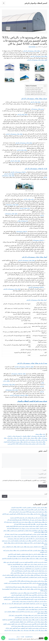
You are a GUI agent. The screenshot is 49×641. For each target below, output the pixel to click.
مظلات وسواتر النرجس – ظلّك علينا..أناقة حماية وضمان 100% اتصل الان (30, 524)
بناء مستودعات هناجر (22, 221)
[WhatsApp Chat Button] (3, 638)
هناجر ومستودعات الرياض (13, 440)
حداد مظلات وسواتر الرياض (34, 419)
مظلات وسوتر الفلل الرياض (23, 417)
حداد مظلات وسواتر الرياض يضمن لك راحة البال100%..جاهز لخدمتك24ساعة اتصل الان (27, 520)
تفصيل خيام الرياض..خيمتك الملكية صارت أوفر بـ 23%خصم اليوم (32, 609)
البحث (45, 494)
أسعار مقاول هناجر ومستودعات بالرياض (35, 91)
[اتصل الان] (46, 638)
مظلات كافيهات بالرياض (30, 409)
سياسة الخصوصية (29, 636)
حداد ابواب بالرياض (31, 407)
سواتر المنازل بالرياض (40, 407)
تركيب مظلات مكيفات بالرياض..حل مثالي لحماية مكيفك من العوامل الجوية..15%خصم (27, 554)
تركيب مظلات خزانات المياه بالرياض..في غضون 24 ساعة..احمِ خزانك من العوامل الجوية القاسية (25, 597)
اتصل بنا (22, 636)
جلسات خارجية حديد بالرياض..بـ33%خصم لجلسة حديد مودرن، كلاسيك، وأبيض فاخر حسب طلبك (25, 562)
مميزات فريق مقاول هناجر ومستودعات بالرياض (36, 92)
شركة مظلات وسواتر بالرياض (9, 404)
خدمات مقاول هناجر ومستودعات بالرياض (34, 87)
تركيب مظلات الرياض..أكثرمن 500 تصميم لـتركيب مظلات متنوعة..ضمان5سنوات (28, 509)
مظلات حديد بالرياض (27, 412)
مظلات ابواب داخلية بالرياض (13, 419)
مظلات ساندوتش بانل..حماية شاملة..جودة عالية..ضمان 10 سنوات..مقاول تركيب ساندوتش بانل (25, 536)
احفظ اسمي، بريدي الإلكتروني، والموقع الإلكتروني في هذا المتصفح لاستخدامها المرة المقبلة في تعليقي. (24, 481)
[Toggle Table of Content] (44, 86)
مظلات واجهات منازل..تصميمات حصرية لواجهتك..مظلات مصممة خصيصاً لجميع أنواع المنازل (24, 441)
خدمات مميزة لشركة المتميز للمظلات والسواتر (36, 94)
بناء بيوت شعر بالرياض (25, 422)
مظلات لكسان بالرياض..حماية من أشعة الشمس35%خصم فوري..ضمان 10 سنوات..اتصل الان (26, 534)
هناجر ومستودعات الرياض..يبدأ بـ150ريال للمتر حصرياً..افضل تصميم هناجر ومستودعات (27, 538)
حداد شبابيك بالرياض (36, 428)
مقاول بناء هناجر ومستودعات (18, 373)
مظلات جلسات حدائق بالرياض (34, 406)
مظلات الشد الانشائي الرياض (13, 427)
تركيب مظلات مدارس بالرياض (13, 422)
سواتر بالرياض (27, 420)
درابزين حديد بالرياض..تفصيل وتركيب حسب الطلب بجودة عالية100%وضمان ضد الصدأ (27, 564)
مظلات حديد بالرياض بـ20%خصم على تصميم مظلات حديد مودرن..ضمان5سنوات (28, 592)
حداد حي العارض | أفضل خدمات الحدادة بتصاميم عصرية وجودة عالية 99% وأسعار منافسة (26, 526)
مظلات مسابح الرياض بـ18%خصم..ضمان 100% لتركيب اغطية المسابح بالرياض (29, 595)
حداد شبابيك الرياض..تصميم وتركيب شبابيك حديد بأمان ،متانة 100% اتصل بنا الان (28, 573)
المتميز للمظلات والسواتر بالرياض (36, 3)
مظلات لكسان (24, 414)
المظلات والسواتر (26, 436)
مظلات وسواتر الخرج (15, 414)
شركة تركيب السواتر (10, 407)
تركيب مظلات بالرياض (35, 420)
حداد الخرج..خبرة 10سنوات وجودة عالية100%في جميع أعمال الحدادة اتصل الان (29, 568)
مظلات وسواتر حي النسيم (33, 423)
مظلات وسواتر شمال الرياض (36, 417)
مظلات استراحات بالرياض (36, 422)
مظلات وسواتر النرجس (29, 415)
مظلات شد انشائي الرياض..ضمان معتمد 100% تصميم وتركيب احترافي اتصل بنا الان (28, 511)
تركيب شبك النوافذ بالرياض (26, 428)
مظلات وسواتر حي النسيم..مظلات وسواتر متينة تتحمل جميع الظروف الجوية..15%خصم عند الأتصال (24, 619)
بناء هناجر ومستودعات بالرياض (18, 172)
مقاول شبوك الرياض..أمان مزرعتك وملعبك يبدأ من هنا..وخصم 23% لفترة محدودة (28, 517)
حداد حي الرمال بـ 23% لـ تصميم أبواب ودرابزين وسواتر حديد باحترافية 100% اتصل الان (27, 528)
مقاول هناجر (10, 438)
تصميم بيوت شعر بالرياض (18, 409)
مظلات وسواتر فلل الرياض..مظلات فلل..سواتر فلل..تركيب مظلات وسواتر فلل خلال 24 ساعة (25, 630)
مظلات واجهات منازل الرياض (20, 423)
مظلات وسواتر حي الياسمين (41, 425)
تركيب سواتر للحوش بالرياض (25, 427)
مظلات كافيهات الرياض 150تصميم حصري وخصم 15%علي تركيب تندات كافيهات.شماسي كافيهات (25, 624)
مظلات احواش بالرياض (37, 427)
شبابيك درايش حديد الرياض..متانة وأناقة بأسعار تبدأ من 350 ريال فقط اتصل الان (28, 566)
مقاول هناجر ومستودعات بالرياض (14, 134)
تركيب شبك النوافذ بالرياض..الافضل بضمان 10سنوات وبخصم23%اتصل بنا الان (29, 570)
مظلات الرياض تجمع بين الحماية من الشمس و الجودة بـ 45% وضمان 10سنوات (29, 507)
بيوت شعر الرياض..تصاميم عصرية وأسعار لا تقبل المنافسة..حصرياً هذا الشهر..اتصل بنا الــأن (26, 628)
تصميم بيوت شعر (33, 404)
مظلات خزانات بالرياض (12, 417)
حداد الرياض (43, 406)
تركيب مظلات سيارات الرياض (22, 404)
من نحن (18, 636)
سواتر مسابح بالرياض (23, 419)
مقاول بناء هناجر (26, 438)
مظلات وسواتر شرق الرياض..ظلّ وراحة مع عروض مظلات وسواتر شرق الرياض (29, 626)
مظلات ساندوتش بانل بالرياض (39, 412)
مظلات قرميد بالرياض (29, 425)
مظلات (39, 438)
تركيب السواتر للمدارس (21, 407)
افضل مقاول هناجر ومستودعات (38, 436)
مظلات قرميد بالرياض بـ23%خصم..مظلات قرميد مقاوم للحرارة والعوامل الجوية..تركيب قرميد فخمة (24, 540)
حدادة (44, 434)
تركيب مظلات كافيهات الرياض (16, 412)
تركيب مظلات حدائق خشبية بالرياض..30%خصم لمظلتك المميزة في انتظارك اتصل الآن (27, 556)
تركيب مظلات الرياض (22, 406)
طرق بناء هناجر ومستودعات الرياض (34, 89)
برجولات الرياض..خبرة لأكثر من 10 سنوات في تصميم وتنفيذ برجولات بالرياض (29, 601)
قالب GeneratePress (13, 639)
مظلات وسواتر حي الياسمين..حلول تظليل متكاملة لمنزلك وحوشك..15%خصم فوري (28, 607)
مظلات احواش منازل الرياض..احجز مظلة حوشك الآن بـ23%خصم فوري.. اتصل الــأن (28, 615)
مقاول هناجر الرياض (22, 150)
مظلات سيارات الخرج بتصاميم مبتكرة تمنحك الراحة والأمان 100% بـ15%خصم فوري (26, 443)
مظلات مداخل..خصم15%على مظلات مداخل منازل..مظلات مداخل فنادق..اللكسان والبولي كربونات (24, 575)
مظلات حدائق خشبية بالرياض (36, 411)
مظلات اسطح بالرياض (8, 423)
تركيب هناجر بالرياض (28, 199)
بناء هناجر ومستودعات (21, 231)
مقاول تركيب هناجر (17, 438)
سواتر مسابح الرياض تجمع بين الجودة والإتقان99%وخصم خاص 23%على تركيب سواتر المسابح (25, 599)
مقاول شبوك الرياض (32, 414)
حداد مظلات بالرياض (42, 404)
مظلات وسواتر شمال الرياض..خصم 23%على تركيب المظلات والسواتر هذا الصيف (28, 621)
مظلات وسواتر (38, 434)
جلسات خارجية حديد (20, 430)
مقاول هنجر (22, 440)
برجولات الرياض (6, 414)
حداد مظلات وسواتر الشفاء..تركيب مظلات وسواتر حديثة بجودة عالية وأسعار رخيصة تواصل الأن (25, 522)
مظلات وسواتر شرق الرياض (41, 415)
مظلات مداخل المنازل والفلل (23, 411)
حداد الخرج (17, 428)
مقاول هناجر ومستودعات (12, 204)
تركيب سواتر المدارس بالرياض (9, 411)
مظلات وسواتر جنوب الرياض (17, 415)
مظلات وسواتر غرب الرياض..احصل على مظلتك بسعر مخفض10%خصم (31, 617)
